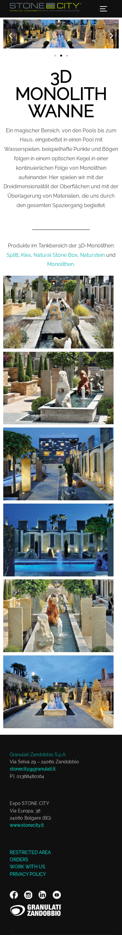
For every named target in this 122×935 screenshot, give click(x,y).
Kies (26, 255)
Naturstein (92, 255)
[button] (11, 36)
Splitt (13, 255)
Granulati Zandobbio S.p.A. (38, 754)
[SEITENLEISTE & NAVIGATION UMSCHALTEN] (105, 9)
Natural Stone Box (55, 255)
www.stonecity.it (27, 825)
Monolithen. (61, 264)
